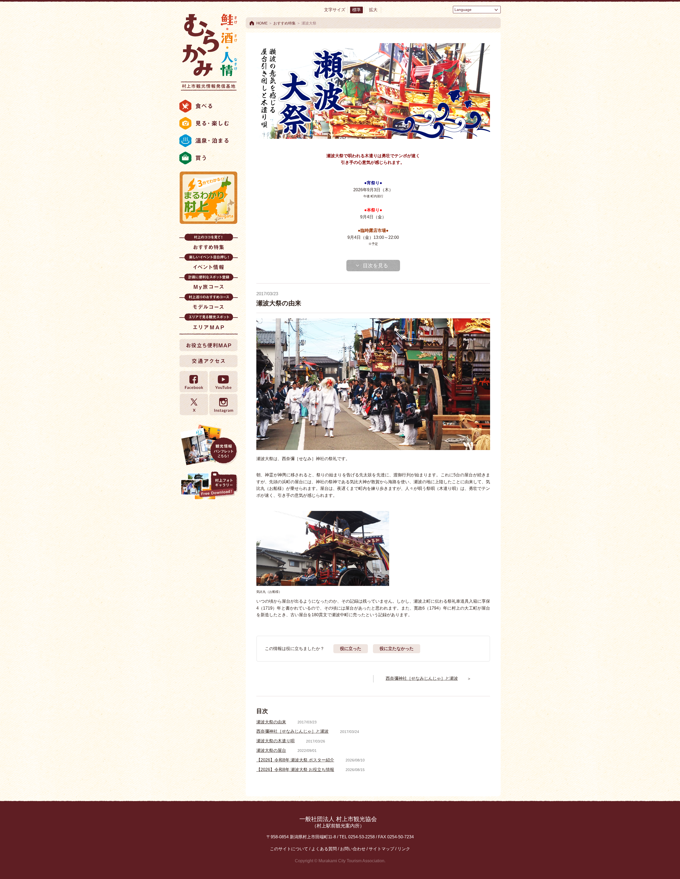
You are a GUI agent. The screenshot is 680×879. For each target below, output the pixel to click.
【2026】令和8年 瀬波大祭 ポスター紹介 (295, 760)
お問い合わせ (353, 849)
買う (208, 158)
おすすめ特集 (208, 243)
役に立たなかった (397, 648)
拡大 (373, 9)
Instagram (223, 404)
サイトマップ (381, 849)
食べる (208, 106)
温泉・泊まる (208, 140)
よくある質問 (324, 849)
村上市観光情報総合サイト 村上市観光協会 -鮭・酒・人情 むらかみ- (208, 50)
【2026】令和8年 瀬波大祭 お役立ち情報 (295, 769)
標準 (356, 9)
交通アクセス (208, 361)
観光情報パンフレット (208, 445)
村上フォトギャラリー (208, 486)
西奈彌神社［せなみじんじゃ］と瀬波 (292, 731)
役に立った (350, 648)
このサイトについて (289, 849)
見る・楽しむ (208, 123)
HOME (261, 23)
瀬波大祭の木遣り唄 (275, 741)
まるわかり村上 (208, 197)
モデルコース (208, 303)
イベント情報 (208, 263)
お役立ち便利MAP (208, 345)
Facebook (194, 381)
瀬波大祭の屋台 (271, 750)
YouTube (223, 381)
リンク (403, 849)
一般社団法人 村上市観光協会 (338, 822)
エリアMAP (208, 323)
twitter (194, 404)
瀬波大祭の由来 (271, 722)
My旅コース (208, 283)
